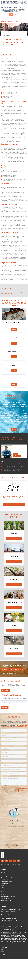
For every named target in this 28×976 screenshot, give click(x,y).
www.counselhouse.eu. (11, 942)
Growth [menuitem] (3, 885)
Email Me (15, 453)
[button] (22, 669)
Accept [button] (11, 14)
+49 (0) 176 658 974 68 (9, 726)
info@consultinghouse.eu (21, 726)
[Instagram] (14, 861)
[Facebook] (2, 861)
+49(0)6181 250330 (23, 725)
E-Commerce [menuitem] (4, 894)
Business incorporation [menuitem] (7, 878)
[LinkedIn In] (10, 861)
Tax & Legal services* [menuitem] (6, 902)
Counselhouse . (8, 293)
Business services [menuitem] (5, 898)
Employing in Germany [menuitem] (7, 881)
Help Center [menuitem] (4, 947)
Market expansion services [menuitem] (8, 896)
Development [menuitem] (4, 879)
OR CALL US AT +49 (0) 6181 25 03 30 (9, 673)
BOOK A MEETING (15, 669)
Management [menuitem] (4, 883)
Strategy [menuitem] (3, 872)
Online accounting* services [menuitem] (8, 918)
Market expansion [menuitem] (5, 876)
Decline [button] (16, 14)
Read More (14, 329)
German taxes (3, 20)
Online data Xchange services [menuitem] (9, 920)
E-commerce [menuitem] (4, 874)
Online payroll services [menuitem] (7, 916)
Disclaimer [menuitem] (4, 951)
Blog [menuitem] (2, 949)
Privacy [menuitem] (3, 956)
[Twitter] (6, 861)
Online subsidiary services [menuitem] (8, 911)
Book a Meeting (5, 690)
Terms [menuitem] (2, 953)
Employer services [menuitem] (6, 900)
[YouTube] (18, 861)
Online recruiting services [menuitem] (8, 915)
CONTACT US (5, 669)
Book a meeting (17, 455)
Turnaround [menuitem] (4, 887)
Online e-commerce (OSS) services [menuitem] (10, 909)
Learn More (14, 429)
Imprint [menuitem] (3, 955)
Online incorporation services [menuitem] (9, 913)
